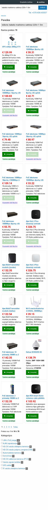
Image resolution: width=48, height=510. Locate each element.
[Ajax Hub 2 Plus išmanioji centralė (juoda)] (36, 214)
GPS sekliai (7, 465)
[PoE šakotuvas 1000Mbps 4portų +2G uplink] (36, 170)
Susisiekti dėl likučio (9, 115)
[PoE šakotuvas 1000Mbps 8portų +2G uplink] (12, 214)
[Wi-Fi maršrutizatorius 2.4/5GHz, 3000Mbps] (36, 301)
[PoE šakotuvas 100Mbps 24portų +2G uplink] (36, 127)
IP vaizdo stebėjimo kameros (14, 468)
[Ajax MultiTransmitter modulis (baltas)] (12, 301)
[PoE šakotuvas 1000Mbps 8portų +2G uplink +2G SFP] (36, 40)
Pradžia (3, 15)
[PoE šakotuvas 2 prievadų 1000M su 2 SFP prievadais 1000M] (12, 389)
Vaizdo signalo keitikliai (11, 462)
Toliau (15, 427)
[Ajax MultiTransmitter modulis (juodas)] (12, 258)
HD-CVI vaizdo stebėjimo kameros (16, 447)
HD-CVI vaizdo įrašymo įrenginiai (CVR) (18, 450)
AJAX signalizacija (10, 443)
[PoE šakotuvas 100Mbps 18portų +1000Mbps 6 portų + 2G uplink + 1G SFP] (12, 170)
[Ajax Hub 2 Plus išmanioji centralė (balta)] (36, 258)
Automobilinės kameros (12, 453)
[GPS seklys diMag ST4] (12, 40)
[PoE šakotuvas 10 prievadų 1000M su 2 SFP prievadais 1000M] (12, 345)
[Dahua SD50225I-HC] (36, 345)
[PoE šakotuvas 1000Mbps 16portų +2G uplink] (12, 83)
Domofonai (7, 456)
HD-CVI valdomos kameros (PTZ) (15, 459)
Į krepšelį (9, 67)
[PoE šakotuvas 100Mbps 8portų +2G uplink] (36, 83)
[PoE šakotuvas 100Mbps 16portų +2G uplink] (12, 127)
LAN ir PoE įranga (9, 440)
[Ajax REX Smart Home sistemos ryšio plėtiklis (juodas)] (36, 389)
